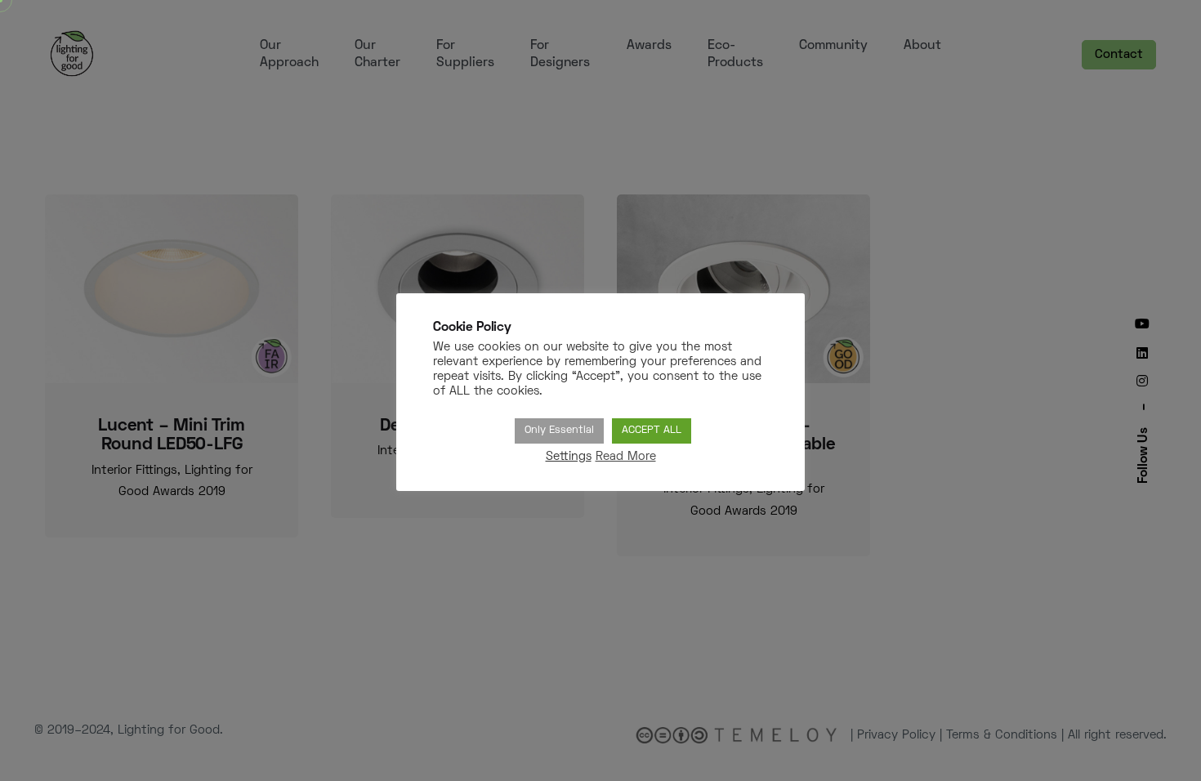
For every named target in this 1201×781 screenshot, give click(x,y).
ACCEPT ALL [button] (651, 430)
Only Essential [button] (559, 430)
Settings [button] (569, 457)
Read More (626, 457)
